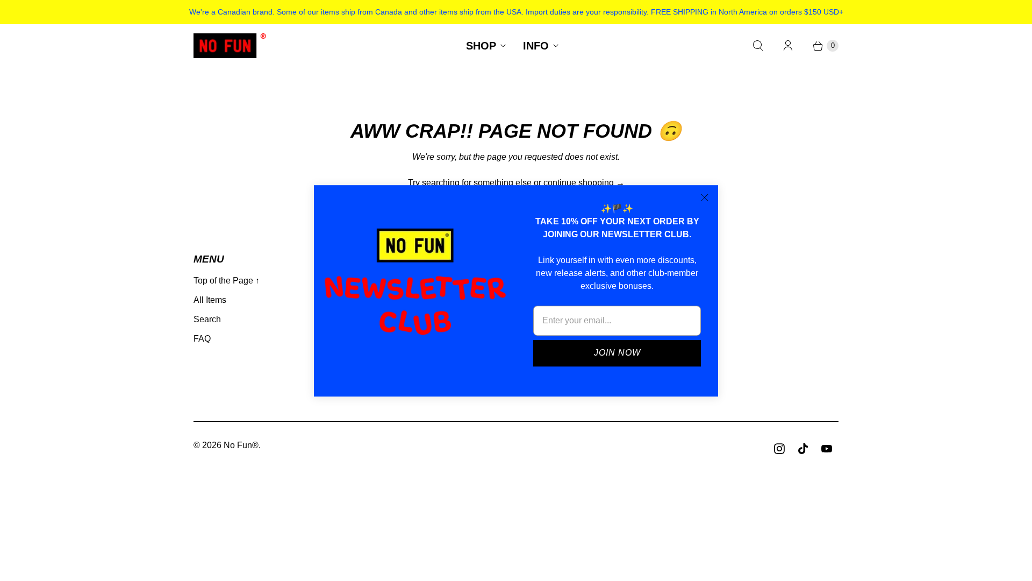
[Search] (758, 46)
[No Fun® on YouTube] (826, 448)
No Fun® (241, 445)
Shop (481, 46)
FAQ (202, 338)
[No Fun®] (230, 45)
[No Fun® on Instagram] (779, 448)
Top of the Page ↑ (227, 280)
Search (207, 319)
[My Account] (788, 46)
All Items (210, 299)
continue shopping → (584, 182)
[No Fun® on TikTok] (803, 448)
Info (536, 46)
